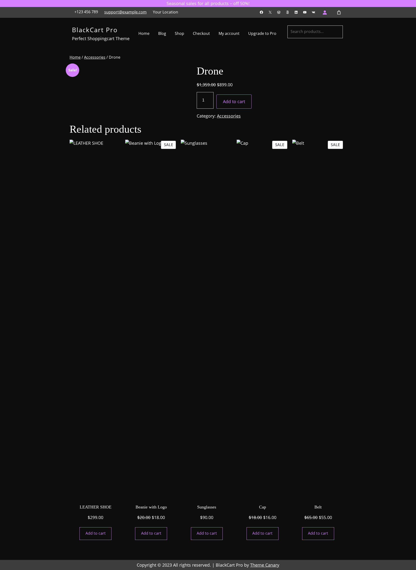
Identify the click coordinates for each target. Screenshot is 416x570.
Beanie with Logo (151, 507)
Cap (262, 507)
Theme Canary (264, 565)
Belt (318, 507)
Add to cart (234, 101)
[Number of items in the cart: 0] (339, 12)
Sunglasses (206, 507)
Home (75, 57)
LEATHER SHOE (95, 507)
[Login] (324, 12)
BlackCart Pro (95, 30)
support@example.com (125, 12)
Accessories (94, 57)
